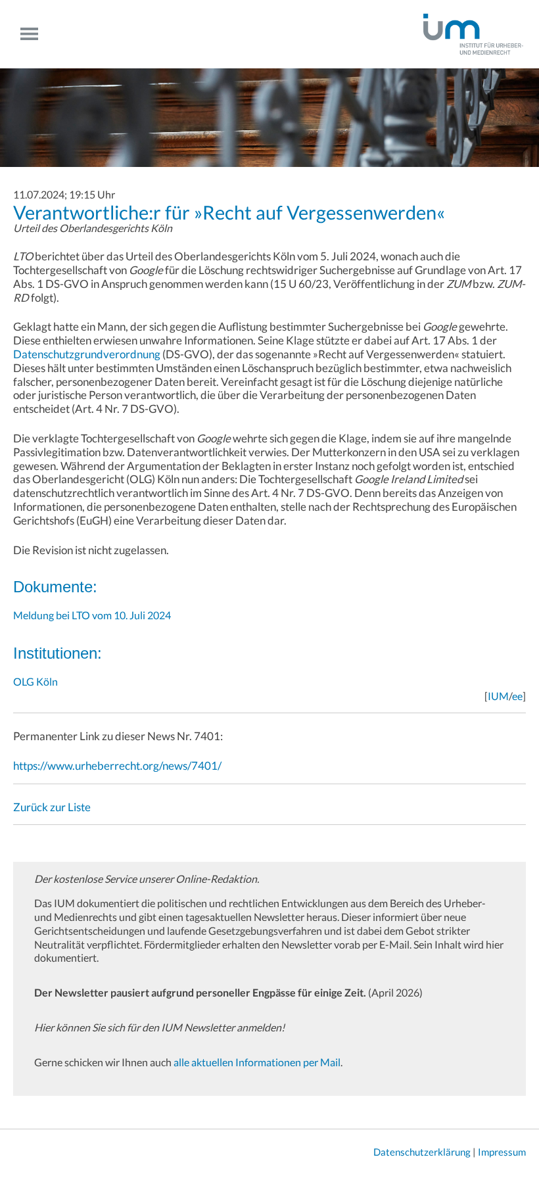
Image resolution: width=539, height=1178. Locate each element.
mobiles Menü (34, 34)
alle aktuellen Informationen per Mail (257, 1062)
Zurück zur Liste (52, 807)
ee (517, 696)
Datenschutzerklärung (422, 1152)
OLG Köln (35, 681)
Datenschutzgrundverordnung (86, 354)
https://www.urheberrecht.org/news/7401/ (117, 765)
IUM (498, 696)
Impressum (502, 1152)
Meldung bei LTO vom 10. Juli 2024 (92, 615)
